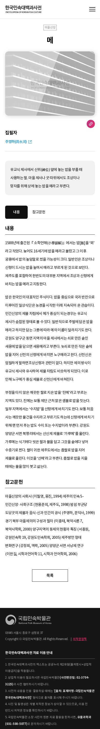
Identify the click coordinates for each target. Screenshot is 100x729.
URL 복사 (91, 124)
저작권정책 (80, 639)
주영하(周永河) (16, 141)
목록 (49, 575)
